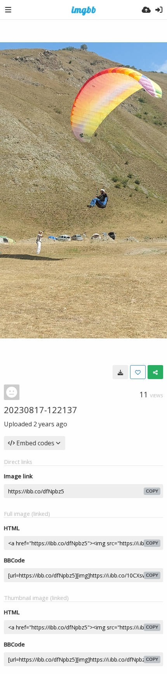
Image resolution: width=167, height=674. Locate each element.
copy (152, 491)
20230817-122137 (40, 409)
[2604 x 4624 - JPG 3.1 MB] (120, 372)
